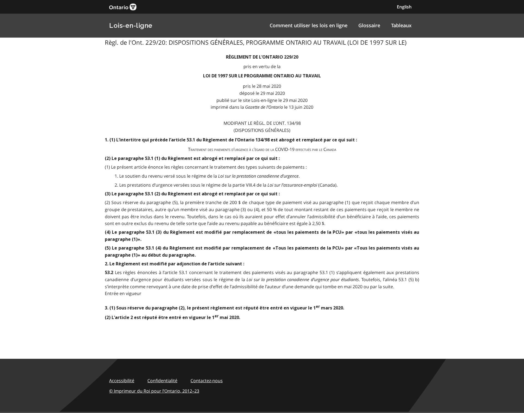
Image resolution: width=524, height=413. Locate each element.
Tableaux (401, 25)
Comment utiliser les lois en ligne (308, 25)
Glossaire (369, 25)
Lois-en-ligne (131, 25)
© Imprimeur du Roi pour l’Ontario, (154, 391)
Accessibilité (121, 381)
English (404, 7)
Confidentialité (162, 381)
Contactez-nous (206, 381)
